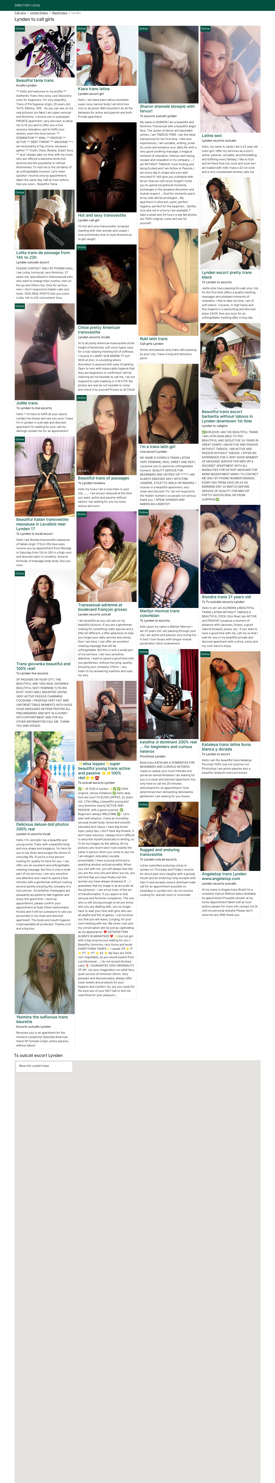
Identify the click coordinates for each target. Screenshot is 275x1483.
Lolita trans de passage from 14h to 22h (43, 255)
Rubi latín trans (154, 338)
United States (39, 13)
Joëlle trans (27, 403)
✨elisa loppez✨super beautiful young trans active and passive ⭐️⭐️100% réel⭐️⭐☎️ (104, 770)
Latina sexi (212, 135)
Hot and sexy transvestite (102, 215)
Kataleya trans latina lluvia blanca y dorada (226, 746)
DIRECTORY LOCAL (27, 5)
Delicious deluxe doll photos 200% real (42, 826)
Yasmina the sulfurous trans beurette (42, 1019)
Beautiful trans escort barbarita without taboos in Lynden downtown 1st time (227, 416)
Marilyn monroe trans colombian (160, 613)
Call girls (20, 13)
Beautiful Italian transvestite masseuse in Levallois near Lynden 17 (42, 524)
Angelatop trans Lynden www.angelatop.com (224, 876)
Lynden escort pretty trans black (227, 274)
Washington (60, 13)
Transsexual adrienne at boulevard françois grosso (102, 607)
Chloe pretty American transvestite (99, 329)
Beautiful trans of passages (103, 478)
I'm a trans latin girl (157, 446)
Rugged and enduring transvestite (160, 852)
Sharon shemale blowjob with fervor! (167, 108)
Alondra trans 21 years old (226, 596)
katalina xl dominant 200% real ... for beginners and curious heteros (168, 747)
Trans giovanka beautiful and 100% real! (43, 666)
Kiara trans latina (94, 88)
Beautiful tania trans (35, 80)
